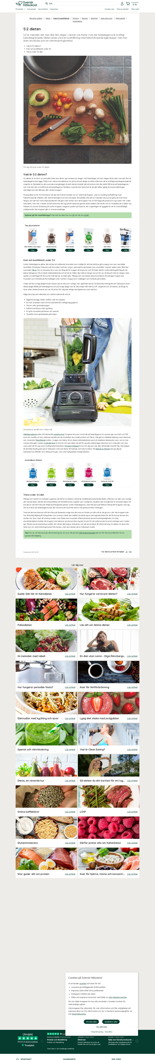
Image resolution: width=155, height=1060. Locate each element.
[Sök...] (47, 3)
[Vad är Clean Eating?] (108, 738)
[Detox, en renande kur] (46, 769)
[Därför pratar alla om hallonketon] (108, 832)
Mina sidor (135, 9)
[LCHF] (108, 800)
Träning (75, 18)
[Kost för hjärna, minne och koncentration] (108, 863)
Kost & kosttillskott (61, 18)
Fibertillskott (41, 440)
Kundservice (109, 9)
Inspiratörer (77, 21)
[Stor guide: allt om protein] (46, 863)
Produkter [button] (19, 9)
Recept (85, 18)
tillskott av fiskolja (103, 449)
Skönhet (94, 18)
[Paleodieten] (46, 614)
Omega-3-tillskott (72, 446)
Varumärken (43, 9)
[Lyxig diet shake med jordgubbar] (108, 707)
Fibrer (34, 270)
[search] (80, 4)
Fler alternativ (101, 1027)
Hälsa (48, 18)
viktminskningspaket (87, 533)
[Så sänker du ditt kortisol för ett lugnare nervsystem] (108, 769)
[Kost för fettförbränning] (108, 676)
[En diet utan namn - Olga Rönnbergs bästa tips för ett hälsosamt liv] (108, 645)
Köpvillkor (108, 1032)
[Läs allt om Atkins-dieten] (108, 614)
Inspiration (54, 9)
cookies (82, 983)
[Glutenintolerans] (46, 832)
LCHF (86, 215)
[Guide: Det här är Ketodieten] (46, 582)
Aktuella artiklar (35, 18)
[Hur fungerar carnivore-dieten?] (108, 582)
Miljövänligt (120, 18)
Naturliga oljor (106, 18)
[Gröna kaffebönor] (46, 800)
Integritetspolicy (79, 1014)
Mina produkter (123, 9)
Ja (126, 552)
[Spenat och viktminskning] (46, 738)
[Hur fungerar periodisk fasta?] (46, 676)
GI (73, 215)
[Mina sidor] (122, 3)
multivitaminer (50, 443)
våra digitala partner (117, 997)
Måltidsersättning (30, 434)
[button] (132, 3)
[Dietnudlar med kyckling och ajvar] (46, 707)
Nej (130, 552)
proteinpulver (59, 434)
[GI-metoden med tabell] (46, 645)
